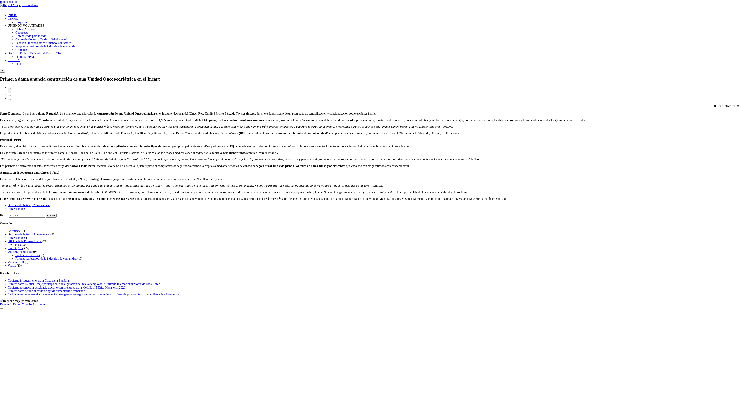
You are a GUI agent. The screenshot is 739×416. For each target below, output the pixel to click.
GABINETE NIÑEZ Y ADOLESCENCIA (34, 53)
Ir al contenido (9, 1)
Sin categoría (15, 248)
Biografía (21, 22)
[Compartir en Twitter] (9, 91)
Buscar (4, 215)
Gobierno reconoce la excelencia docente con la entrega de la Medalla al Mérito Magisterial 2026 (66, 287)
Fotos (18, 63)
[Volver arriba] (1, 308)
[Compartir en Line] (9, 99)
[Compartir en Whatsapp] (9, 95)
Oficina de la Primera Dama (25, 241)
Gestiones (21, 49)
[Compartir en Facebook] (9, 88)
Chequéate (21, 32)
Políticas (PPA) (24, 56)
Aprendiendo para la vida (30, 36)
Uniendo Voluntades (20, 251)
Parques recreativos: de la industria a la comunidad (46, 46)
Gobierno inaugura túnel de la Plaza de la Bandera (38, 280)
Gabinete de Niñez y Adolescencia (29, 234)
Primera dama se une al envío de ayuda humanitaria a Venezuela (46, 291)
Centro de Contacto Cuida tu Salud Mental (41, 39)
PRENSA (14, 60)
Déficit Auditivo (25, 29)
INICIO (12, 15)
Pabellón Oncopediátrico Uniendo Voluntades (43, 42)
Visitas (12, 265)
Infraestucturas (16, 237)
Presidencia (15, 244)
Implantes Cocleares (27, 255)
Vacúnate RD (16, 262)
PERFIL (13, 18)
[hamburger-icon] (1, 9)
